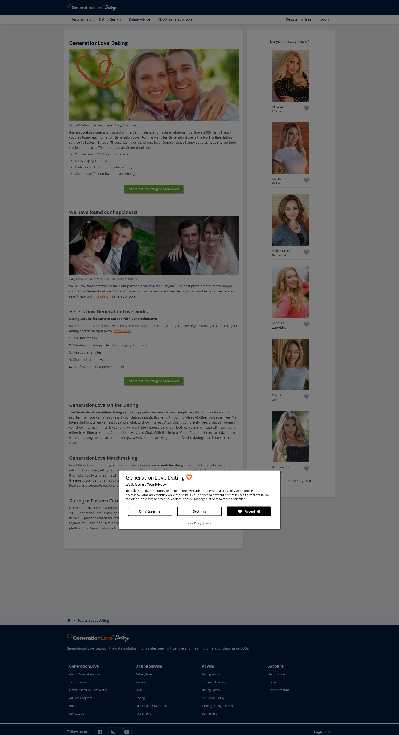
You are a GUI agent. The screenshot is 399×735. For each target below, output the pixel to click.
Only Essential (150, 511)
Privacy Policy (193, 523)
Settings (199, 511)
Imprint (210, 523)
